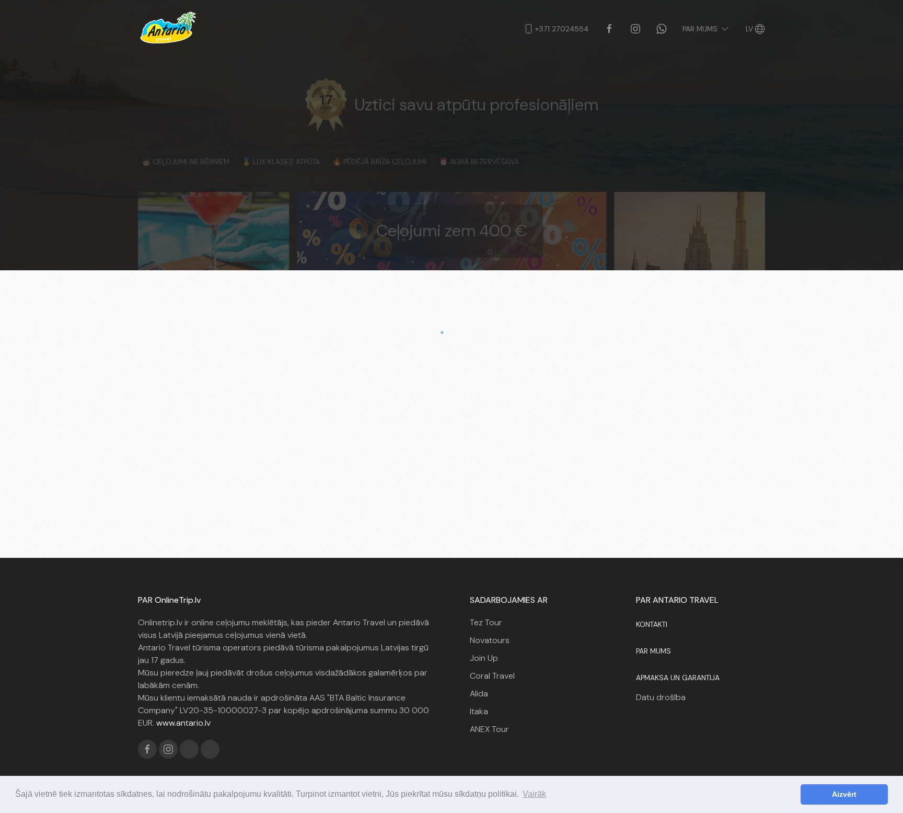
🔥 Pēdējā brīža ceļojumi (379, 161)
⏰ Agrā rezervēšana (479, 161)
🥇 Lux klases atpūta (281, 161)
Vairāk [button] (534, 793)
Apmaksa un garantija (678, 677)
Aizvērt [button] (844, 794)
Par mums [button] (699, 28)
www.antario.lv (183, 722)
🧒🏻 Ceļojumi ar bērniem (185, 161)
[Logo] (168, 28)
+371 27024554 (561, 28)
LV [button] (749, 28)
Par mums (653, 651)
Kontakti (651, 624)
